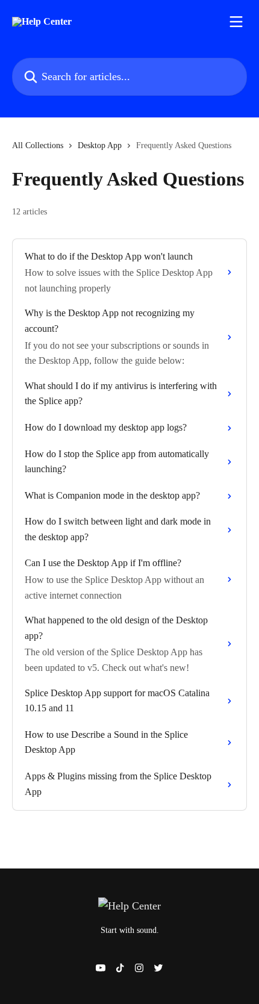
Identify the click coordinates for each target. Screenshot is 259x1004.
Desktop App (100, 145)
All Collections (37, 145)
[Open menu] (236, 21)
